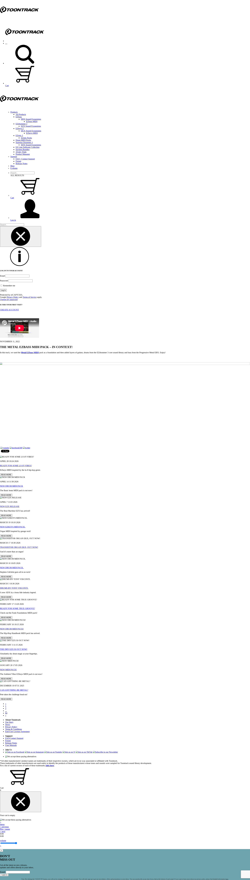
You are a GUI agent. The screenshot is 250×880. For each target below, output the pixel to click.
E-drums (13, 168)
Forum (18, 161)
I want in (4, 875)
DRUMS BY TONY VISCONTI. (14, 588)
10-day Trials (21, 152)
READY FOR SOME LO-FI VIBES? (16, 465)
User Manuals (11, 745)
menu (2, 824)
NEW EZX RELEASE (9, 506)
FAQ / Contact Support (25, 159)
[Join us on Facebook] (16, 448)
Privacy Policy (13, 297)
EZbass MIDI (31, 121)
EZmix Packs (26, 138)
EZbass (19, 117)
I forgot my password (9, 299)
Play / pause (5, 829)
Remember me (9, 285)
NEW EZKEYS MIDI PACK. (12, 527)
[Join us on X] (69, 752)
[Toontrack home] (19, 19)
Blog (12, 166)
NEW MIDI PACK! (8, 670)
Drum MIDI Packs (23, 140)
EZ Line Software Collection (27, 147)
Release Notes (21, 163)
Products (14, 112)
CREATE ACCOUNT (9, 310)
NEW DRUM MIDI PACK (11, 486)
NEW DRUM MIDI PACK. (12, 568)
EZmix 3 (19, 135)
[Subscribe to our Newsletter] (105, 752)
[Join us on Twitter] (26, 448)
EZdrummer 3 (21, 124)
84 (6, 713)
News (7, 724)
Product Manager (23, 154)
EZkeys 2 (20, 128)
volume (3, 840)
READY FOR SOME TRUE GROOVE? (17, 608)
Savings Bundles (22, 149)
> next (2, 831)
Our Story (9, 722)
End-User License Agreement (17, 731)
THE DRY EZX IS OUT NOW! (13, 649)
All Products (21, 114)
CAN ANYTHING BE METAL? (14, 690)
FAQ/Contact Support (14, 738)
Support (13, 156)
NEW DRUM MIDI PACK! (12, 629)
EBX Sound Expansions (31, 119)
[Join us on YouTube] (4, 448)
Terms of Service (30, 297)
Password (4, 281)
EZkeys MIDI (32, 133)
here (227, 879)
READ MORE (6, 475)
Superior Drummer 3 (24, 142)
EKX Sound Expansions (31, 131)
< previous (4, 827)
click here (50, 765)
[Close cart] (20, 801)
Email (2, 276)
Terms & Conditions (13, 729)
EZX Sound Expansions (31, 126)
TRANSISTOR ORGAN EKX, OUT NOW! (19, 547)
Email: (2, 872)
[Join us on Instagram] (34, 752)
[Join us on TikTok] (84, 752)
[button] (24, 63)
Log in (13, 220)
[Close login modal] (20, 236)
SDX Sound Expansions (31, 145)
